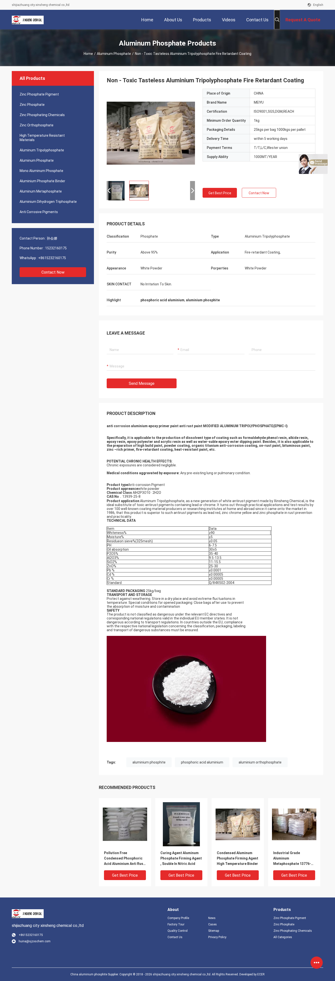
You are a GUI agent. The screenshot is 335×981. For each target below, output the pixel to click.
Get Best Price (219, 193)
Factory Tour (176, 924)
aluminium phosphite (149, 762)
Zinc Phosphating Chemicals (42, 115)
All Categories (282, 937)
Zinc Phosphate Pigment (39, 94)
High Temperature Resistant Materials (42, 137)
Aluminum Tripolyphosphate (42, 150)
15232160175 (56, 248)
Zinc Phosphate (32, 105)
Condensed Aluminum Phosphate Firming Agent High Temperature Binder (237, 858)
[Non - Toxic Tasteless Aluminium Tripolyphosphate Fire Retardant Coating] (151, 133)
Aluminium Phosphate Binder (42, 181)
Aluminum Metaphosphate (41, 191)
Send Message (142, 383)
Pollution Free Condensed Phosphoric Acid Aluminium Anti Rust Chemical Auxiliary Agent (124, 858)
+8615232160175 (52, 258)
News (212, 918)
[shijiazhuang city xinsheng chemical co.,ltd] (28, 20)
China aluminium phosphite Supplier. (94, 974)
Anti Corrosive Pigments (39, 212)
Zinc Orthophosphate (36, 125)
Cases (212, 924)
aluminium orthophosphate (260, 762)
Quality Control (178, 931)
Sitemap (213, 931)
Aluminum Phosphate (114, 54)
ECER (261, 974)
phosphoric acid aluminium (202, 762)
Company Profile (178, 918)
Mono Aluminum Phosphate (41, 171)
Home (88, 54)
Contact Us (175, 937)
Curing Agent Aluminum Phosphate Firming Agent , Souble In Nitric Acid (181, 858)
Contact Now (52, 272)
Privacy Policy (217, 937)
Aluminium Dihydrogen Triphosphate (48, 202)
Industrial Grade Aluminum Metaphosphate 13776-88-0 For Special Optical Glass (292, 858)
